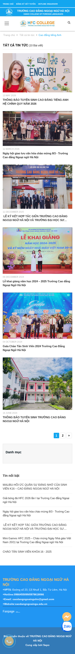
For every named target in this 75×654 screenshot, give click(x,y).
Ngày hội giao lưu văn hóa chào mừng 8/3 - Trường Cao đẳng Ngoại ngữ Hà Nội (35, 155)
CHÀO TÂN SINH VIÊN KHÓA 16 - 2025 (27, 551)
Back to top (38, 647)
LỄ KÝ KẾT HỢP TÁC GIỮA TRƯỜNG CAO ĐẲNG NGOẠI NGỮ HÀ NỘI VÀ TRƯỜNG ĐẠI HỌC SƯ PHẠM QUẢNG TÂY (35, 218)
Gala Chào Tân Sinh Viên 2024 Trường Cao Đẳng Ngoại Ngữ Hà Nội (34, 348)
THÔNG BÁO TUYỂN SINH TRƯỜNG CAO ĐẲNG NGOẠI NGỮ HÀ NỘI (34, 419)
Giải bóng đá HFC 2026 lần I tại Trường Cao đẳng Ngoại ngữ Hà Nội (36, 500)
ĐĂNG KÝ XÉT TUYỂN (25, 4)
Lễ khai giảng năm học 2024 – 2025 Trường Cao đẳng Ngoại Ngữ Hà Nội (36, 283)
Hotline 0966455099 (48, 4)
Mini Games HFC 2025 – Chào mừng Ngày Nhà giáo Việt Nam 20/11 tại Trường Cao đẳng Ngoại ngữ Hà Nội (37, 540)
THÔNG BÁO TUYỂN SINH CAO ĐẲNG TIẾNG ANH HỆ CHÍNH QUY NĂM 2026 (35, 101)
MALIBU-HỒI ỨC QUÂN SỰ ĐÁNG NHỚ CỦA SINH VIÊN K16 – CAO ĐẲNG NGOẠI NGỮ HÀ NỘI (35, 486)
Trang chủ (8, 4)
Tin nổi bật (11, 475)
